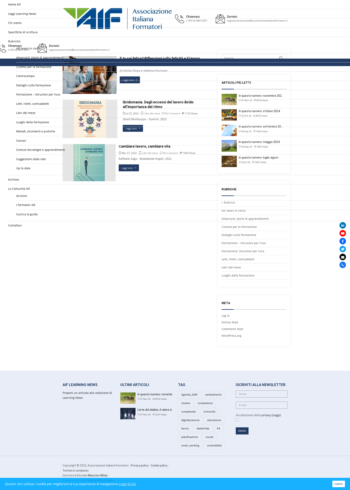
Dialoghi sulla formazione (33, 85)
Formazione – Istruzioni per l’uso (38, 94)
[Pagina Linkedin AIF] (342, 225)
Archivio (13, 179)
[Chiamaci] (342, 265)
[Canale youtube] (342, 233)
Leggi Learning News (22, 14)
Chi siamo (14, 23)
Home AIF (14, 4)
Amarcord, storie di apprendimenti (39, 57)
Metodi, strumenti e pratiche (35, 131)
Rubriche (14, 41)
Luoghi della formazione (32, 122)
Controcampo (25, 76)
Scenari (21, 141)
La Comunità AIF (19, 189)
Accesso (21, 196)
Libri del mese (25, 113)
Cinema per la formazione (33, 67)
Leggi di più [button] (127, 484)
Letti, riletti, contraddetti (32, 104)
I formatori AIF (25, 205)
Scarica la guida (27, 214)
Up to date (23, 168)
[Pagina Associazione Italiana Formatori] (342, 241)
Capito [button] (338, 484)
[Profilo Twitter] (342, 249)
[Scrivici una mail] (342, 257)
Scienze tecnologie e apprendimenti (40, 150)
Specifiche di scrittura (23, 32)
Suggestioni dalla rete (31, 159)
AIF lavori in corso (28, 48)
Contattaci (15, 225)
